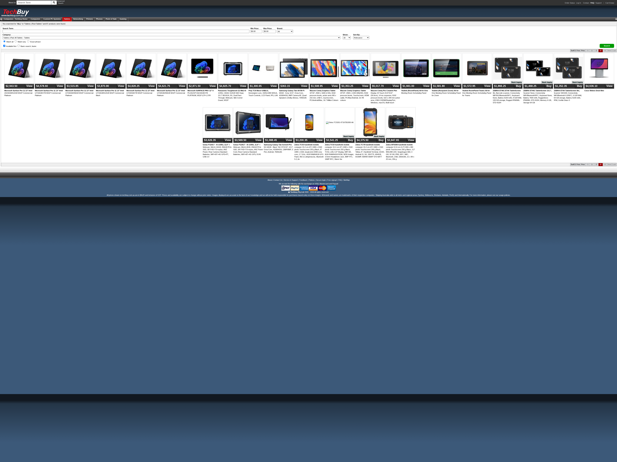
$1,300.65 (256, 86)
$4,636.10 (591, 86)
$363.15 (285, 86)
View (29, 86)
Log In (578, 3)
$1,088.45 (271, 140)
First (578, 51)
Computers (35, 19)
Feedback (303, 180)
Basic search (28, 46)
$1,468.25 (530, 86)
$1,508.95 (317, 86)
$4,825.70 (225, 86)
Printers (89, 19)
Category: (7, 35)
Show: (345, 35)
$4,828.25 (133, 86)
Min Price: (254, 28)
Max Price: (267, 28)
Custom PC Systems (52, 19)
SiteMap (346, 180)
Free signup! (332, 180)
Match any (21, 42)
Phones (99, 19)
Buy (518, 86)
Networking (78, 19)
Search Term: (8, 28)
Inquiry (516, 82)
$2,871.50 (195, 86)
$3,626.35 (210, 140)
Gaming (123, 19)
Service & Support (291, 180)
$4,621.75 (164, 86)
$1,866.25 (500, 86)
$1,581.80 (439, 86)
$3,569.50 (240, 140)
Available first (11, 46)
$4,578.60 (42, 86)
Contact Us (277, 180)
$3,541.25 (332, 140)
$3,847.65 (393, 140)
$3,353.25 (347, 86)
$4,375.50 (362, 140)
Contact (586, 3)
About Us (12, 3)
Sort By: (356, 35)
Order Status (570, 3)
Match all (9, 42)
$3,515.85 (72, 86)
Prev (583, 51)
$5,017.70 (378, 86)
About (270, 180)
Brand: (280, 28)
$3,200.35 (301, 140)
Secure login (321, 180)
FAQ (340, 180)
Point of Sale (111, 19)
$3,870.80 (103, 86)
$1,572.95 (469, 86)
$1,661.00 (408, 86)
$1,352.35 (561, 86)
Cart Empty (609, 3)
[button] (607, 46)
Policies (312, 180)
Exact (35, 42)
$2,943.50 (11, 86)
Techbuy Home (15, 19)
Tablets (67, 19)
